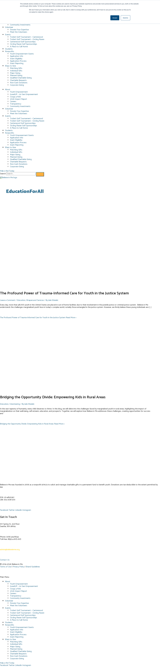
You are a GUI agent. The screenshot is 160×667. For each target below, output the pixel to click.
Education (21, 300)
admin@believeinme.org (10, 549)
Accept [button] (114, 18)
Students (9, 49)
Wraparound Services (35, 300)
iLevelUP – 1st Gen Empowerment (24, 94)
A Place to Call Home (19, 46)
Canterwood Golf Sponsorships (23, 41)
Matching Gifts (16, 68)
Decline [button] (125, 18)
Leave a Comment (7, 300)
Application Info (16, 56)
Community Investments (20, 25)
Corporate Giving (17, 85)
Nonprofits (9, 51)
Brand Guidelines (33, 566)
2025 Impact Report (18, 99)
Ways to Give (10, 66)
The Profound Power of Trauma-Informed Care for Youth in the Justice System (64, 293)
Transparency (15, 104)
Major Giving (15, 73)
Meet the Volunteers (18, 32)
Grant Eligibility (16, 58)
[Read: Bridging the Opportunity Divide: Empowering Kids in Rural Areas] (61, 390)
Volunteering (14, 404)
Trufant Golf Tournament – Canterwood (26, 37)
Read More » (38, 317)
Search (3, 173)
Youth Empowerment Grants (22, 54)
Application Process (18, 61)
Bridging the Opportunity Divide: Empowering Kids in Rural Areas (53, 397)
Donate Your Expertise (19, 29)
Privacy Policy (18, 566)
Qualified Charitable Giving (21, 78)
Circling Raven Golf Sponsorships (23, 44)
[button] (80, 577)
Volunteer (9, 27)
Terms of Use (5, 566)
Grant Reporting (16, 63)
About (7, 89)
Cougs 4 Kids (15, 96)
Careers (13, 101)
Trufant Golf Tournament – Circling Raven (27, 39)
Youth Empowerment (19, 92)
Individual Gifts (16, 70)
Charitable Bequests (18, 80)
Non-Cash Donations (18, 82)
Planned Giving (16, 75)
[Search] (40, 174)
